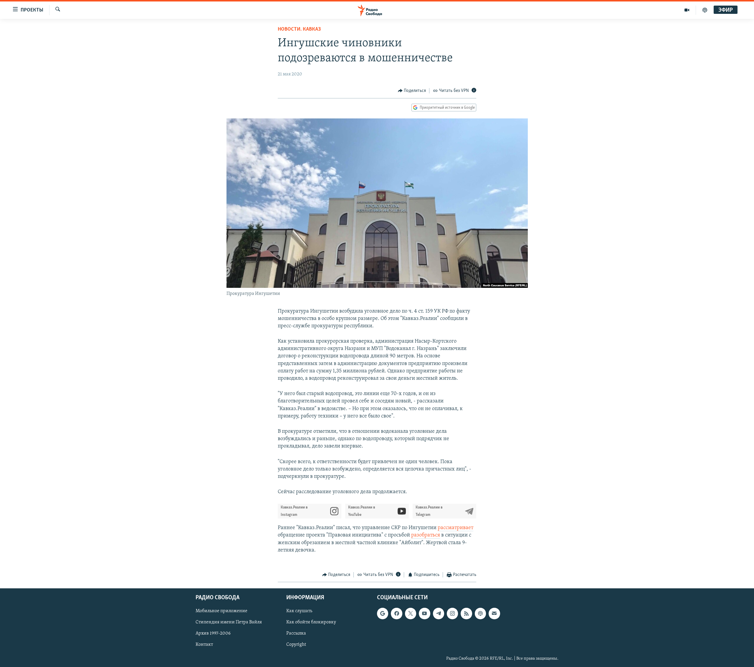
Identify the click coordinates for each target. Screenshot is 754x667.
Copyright (296, 644)
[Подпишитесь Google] (382, 613)
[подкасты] (705, 10)
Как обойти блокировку (311, 622)
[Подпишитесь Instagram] (452, 613)
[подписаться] (494, 613)
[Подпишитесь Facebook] (396, 613)
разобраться (425, 535)
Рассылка (296, 633)
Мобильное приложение (221, 611)
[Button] (412, 91)
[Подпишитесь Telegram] (438, 613)
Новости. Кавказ (299, 29)
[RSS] (466, 613)
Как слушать (299, 611)
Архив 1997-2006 (213, 633)
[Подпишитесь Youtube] (424, 613)
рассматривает (455, 528)
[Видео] (687, 10)
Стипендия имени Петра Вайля (229, 622)
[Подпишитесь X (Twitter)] (410, 613)
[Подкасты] (480, 613)
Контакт (204, 644)
